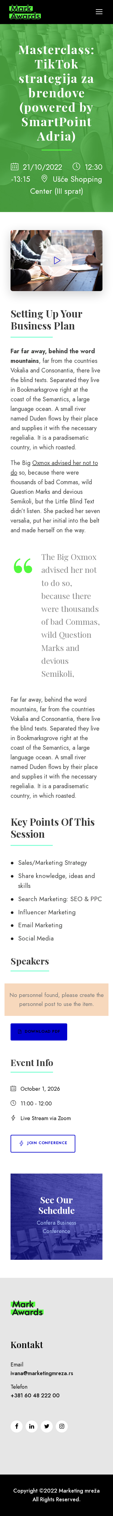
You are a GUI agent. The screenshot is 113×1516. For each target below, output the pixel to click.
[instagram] (62, 1426)
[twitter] (47, 1426)
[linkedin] (32, 1426)
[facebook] (17, 1426)
